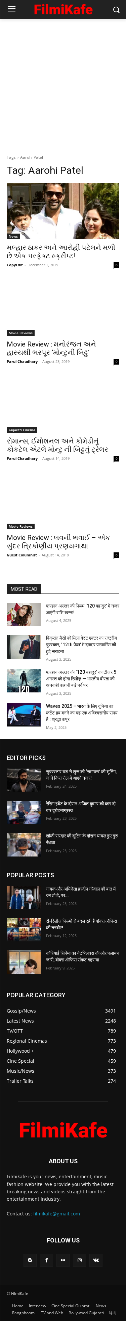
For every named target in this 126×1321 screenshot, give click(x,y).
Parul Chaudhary (22, 361)
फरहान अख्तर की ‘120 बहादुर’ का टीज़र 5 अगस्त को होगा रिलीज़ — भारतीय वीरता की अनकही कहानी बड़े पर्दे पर (81, 678)
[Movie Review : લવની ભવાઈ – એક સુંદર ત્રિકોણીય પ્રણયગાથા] (63, 502)
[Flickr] (63, 1260)
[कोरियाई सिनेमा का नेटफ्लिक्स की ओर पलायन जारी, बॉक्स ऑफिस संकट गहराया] (24, 961)
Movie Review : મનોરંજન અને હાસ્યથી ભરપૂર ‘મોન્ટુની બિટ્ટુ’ (51, 348)
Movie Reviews (21, 333)
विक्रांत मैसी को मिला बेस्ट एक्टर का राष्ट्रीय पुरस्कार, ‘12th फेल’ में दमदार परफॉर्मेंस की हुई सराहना (81, 644)
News (13, 236)
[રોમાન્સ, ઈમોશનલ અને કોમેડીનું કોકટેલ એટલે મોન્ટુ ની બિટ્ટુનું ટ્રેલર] (63, 405)
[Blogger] (30, 1260)
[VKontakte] (95, 1260)
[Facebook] (46, 1260)
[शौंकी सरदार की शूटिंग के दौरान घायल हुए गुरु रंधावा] (24, 844)
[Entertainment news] (63, 8)
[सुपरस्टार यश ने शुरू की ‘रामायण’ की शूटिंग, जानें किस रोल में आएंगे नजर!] (24, 780)
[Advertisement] (63, 84)
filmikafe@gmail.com (56, 1213)
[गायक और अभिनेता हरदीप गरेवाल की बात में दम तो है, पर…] (24, 897)
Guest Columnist (22, 554)
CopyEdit (15, 264)
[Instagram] (79, 1260)
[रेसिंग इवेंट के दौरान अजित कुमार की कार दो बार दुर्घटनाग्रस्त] (24, 812)
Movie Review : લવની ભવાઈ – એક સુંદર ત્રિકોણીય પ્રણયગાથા (58, 542)
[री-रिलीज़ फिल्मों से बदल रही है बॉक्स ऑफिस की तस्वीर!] (24, 929)
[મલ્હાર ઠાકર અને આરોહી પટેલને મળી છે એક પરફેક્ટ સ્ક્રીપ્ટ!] (63, 211)
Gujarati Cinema (22, 429)
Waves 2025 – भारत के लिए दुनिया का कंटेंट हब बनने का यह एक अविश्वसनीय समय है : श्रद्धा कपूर (82, 712)
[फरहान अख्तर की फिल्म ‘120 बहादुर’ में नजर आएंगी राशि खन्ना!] (24, 614)
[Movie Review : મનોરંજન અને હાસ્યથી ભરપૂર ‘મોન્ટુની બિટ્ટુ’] (63, 308)
